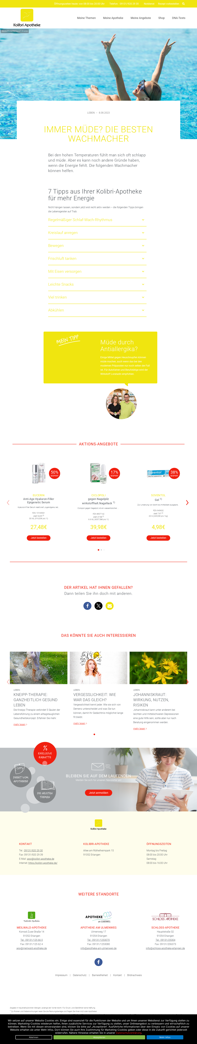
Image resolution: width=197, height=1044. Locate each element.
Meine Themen (86, 18)
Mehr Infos (164, 1037)
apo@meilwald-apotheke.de (31, 948)
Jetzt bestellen (38, 537)
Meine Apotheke (113, 18)
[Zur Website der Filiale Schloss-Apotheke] (165, 917)
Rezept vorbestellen (168, 3)
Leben (91, 112)
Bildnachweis (134, 975)
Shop (161, 18)
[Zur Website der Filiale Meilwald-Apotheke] (31, 917)
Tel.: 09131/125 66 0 (31, 940)
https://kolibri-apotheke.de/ (42, 863)
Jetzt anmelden (98, 792)
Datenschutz (79, 975)
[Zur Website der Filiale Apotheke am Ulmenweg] (98, 917)
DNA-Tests (178, 18)
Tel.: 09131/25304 (165, 940)
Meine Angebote (141, 18)
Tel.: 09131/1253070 (98, 940)
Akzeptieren (99, 1037)
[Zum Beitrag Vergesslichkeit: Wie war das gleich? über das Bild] (98, 668)
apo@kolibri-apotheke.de (40, 858)
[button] (188, 500)
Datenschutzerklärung (128, 1032)
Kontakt (117, 975)
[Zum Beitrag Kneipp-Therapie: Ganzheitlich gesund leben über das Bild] (38, 668)
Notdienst (149, 3)
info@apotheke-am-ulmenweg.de (98, 948)
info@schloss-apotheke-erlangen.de (165, 948)
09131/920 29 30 (129, 4)
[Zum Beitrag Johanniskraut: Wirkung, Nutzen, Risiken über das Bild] (158, 668)
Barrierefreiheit (100, 975)
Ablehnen (33, 1037)
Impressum (61, 975)
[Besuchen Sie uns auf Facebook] (98, 962)
